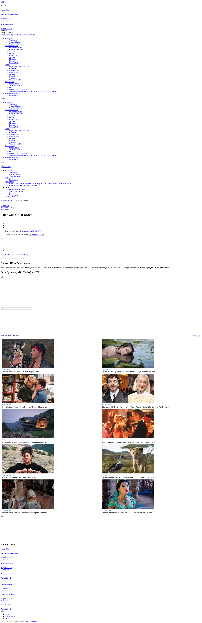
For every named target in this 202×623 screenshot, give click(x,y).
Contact (7, 614)
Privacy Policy (10, 616)
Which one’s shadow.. (6, 584)
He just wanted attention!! (7, 24)
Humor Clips (5, 10)
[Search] (2, 165)
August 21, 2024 (6, 18)
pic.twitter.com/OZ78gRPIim (31, 231)
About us (8, 618)
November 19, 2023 (7, 208)
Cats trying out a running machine (9, 14)
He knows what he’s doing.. (8, 573)
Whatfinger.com (31, 621)
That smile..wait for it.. (7, 604)
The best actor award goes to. (8, 594)
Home (3, 200)
